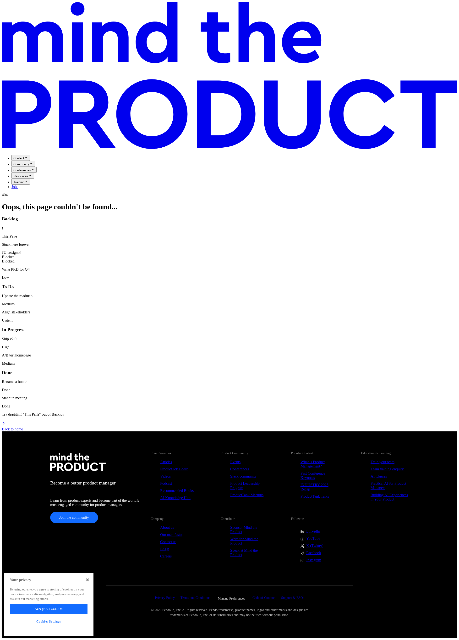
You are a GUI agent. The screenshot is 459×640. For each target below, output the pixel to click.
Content (18, 158)
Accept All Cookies (49, 609)
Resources (20, 176)
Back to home (12, 429)
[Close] (87, 580)
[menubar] (229, 172)
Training (18, 182)
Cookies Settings (48, 621)
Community (21, 164)
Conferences (22, 170)
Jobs (14, 187)
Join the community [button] (74, 517)
